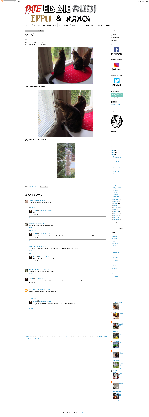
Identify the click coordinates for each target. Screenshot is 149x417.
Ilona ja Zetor (32, 246)
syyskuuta (115, 203)
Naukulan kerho (116, 351)
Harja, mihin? (116, 167)
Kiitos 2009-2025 (120, 394)
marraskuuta (116, 199)
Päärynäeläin (116, 341)
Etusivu (65, 336)
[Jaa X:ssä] (44, 187)
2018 (113, 150)
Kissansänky (116, 174)
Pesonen (115, 312)
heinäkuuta (116, 207)
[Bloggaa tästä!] (42, 187)
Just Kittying (116, 360)
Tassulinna (115, 322)
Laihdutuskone (115, 241)
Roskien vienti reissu (121, 315)
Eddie (38, 25)
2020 (113, 146)
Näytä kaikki (120, 400)
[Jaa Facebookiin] (46, 187)
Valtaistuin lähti (116, 161)
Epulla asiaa (115, 276)
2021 (113, 144)
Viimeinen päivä (117, 157)
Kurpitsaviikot (115, 257)
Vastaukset (32, 207)
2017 (113, 152)
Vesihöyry (115, 165)
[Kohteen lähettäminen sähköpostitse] (41, 187)
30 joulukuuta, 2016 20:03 (42, 246)
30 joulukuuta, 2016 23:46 (45, 256)
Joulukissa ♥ (116, 182)
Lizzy (66, 25)
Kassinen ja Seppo (117, 302)
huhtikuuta (116, 213)
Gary (60, 25)
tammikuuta (116, 219)
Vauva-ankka (115, 268)
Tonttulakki (115, 194)
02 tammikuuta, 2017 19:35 (43, 289)
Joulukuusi (115, 163)
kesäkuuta (116, 209)
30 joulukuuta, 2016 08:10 (45, 233)
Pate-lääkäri (115, 260)
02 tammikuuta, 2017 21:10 (45, 301)
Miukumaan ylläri (116, 254)
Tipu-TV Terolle (115, 265)
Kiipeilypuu (114, 238)
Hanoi (54, 25)
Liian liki (114, 271)
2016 (113, 154)
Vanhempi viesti (103, 336)
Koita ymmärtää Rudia (117, 184)
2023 (113, 140)
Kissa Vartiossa (116, 170)
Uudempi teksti (28, 336)
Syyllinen (115, 178)
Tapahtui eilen (115, 252)
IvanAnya (31, 200)
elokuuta (115, 205)
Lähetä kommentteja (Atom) (34, 339)
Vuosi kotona (116, 196)
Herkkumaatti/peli (116, 234)
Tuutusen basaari (117, 391)
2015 (113, 222)
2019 (113, 148)
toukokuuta (116, 211)
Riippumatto (115, 243)
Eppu (49, 25)
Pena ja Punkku (32, 289)
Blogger (84, 412)
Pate (33, 25)
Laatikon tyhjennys (117, 172)
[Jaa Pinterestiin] (47, 187)
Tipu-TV (115, 159)
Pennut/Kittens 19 (89, 25)
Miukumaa (115, 382)
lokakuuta (115, 201)
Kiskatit (27, 25)
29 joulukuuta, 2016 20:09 (45, 210)
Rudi (44, 25)
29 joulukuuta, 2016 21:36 (42, 223)
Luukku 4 (115, 190)
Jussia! (113, 273)
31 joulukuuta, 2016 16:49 (43, 269)
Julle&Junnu (115, 236)
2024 (113, 138)
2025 (113, 136)
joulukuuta (116, 156)
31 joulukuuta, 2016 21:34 (41, 278)
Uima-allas (114, 245)
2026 (113, 134)
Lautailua (115, 176)
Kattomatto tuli (115, 263)
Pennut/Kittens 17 (75, 25)
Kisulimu (115, 180)
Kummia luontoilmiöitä (121, 324)
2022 (113, 142)
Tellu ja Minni (32, 223)
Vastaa (30, 204)
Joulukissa (107, 25)
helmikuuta (116, 217)
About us (99, 25)
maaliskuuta (116, 215)
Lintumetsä (115, 331)
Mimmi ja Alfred (32, 269)
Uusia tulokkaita (121, 344)
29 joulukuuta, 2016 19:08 (40, 200)
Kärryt (113, 240)
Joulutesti (115, 192)
